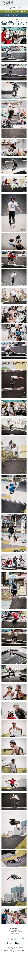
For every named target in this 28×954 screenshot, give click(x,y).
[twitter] (10, 8)
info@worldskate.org (14, 935)
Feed (11, 947)
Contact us (14, 951)
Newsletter (20, 947)
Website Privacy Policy (10, 950)
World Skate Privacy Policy (14, 948)
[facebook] (8, 8)
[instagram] (14, 8)
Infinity (15, 947)
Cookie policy (20, 950)
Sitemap (7, 947)
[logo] (19, 8)
